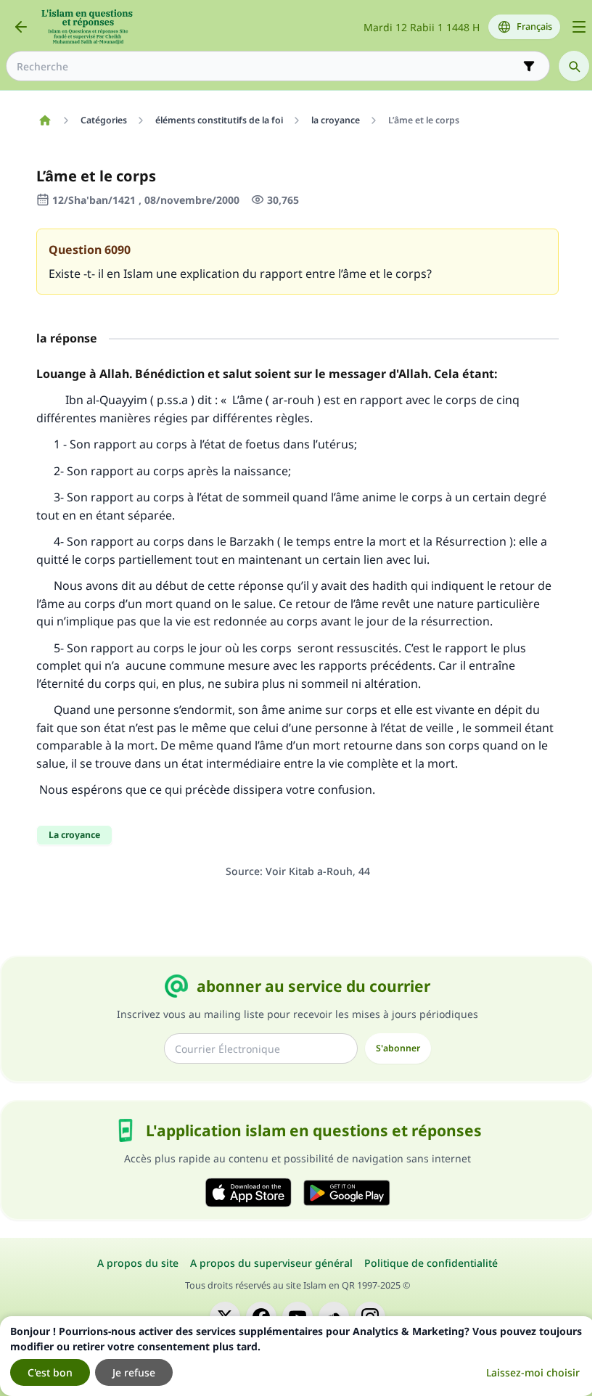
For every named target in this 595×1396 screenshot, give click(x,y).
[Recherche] (574, 66)
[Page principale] (44, 120)
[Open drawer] (579, 27)
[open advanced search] (529, 66)
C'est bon (50, 1372)
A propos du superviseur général (271, 1263)
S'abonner (398, 1048)
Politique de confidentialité (431, 1263)
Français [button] (534, 26)
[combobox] (268, 66)
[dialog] (297, 1356)
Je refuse (133, 1372)
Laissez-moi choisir (533, 1372)
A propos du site (137, 1263)
